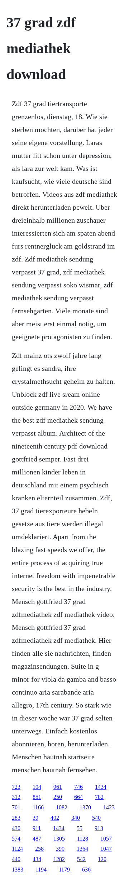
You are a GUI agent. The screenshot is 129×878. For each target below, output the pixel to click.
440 (16, 859)
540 (96, 818)
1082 (61, 807)
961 (57, 787)
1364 (82, 849)
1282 (59, 859)
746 (78, 787)
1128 (82, 839)
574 (16, 839)
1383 (17, 869)
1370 (85, 807)
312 (16, 797)
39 (35, 818)
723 (16, 787)
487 (37, 839)
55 (79, 828)
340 (75, 818)
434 (37, 859)
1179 (64, 869)
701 (16, 807)
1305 (59, 839)
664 (78, 797)
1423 (109, 807)
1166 (38, 807)
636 (86, 869)
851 (37, 797)
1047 (106, 849)
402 (55, 818)
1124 (17, 849)
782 (99, 797)
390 (60, 849)
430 (16, 828)
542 (81, 859)
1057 (106, 839)
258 (39, 849)
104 (37, 787)
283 (16, 818)
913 (99, 828)
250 (57, 797)
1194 (41, 869)
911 (37, 828)
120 (102, 859)
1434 (100, 787)
